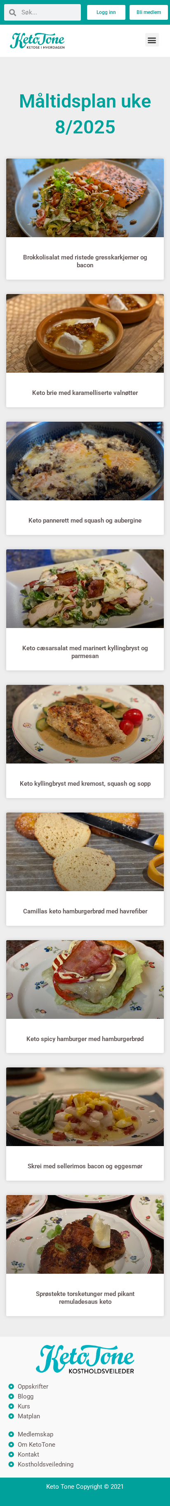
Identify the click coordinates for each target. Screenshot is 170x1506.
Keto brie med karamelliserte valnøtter (85, 393)
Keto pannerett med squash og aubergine (85, 520)
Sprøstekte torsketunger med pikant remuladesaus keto (85, 1297)
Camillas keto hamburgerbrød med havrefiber (85, 911)
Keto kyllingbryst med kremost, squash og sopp (85, 783)
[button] (152, 40)
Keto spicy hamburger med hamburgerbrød (85, 1039)
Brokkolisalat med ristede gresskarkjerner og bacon (85, 261)
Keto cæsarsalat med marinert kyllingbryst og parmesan (85, 652)
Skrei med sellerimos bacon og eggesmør (85, 1166)
